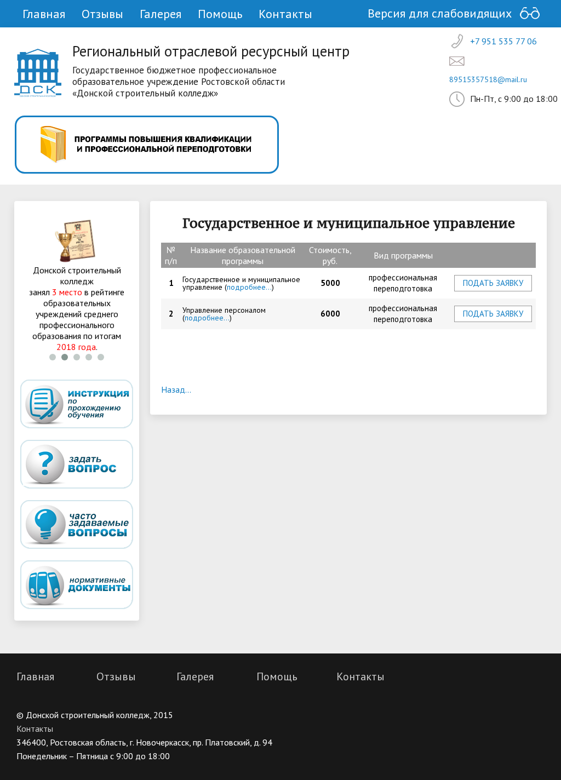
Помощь (220, 13)
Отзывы (102, 13)
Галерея (160, 13)
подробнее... (249, 287)
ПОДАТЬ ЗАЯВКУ (493, 283)
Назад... (176, 389)
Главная (43, 13)
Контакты (285, 13)
